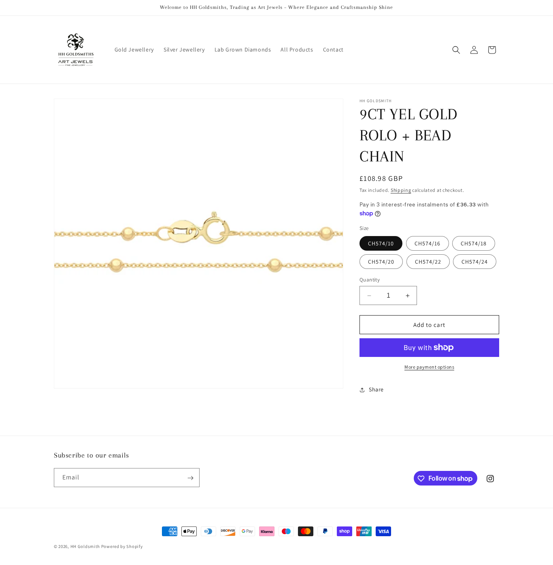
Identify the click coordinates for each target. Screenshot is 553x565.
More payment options (429, 367)
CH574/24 (475, 261)
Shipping (401, 190)
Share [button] (376, 389)
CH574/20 (381, 261)
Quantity (369, 279)
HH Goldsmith (85, 546)
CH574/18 (474, 243)
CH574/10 (381, 243)
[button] (456, 50)
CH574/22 (428, 261)
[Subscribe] (190, 478)
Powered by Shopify (122, 546)
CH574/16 (427, 243)
